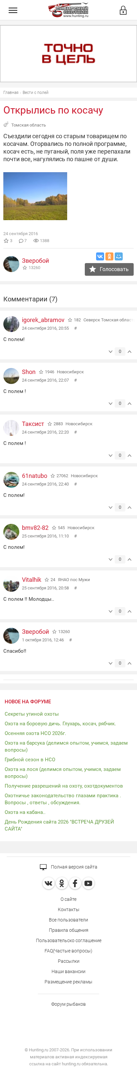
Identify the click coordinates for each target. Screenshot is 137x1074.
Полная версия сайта (73, 867)
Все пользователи (68, 919)
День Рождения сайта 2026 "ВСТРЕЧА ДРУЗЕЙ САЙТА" (59, 825)
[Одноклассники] (109, 256)
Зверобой (35, 260)
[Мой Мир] (119, 256)
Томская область (28, 125)
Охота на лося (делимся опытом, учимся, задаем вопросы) (63, 772)
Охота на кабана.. (25, 812)
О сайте (68, 899)
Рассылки (68, 961)
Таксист (33, 423)
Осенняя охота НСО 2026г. (35, 733)
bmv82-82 (35, 527)
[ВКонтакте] (100, 256)
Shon (29, 371)
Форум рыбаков (68, 1004)
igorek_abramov (43, 319)
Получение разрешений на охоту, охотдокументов (64, 786)
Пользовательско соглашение (68, 940)
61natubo (34, 475)
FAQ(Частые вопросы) (68, 950)
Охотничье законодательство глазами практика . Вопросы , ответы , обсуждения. (63, 799)
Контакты (68, 909)
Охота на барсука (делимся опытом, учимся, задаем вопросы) (66, 746)
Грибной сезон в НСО (30, 760)
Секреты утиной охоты (32, 714)
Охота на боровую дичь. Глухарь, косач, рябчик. (60, 724)
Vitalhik (31, 579)
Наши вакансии (68, 971)
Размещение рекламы (68, 981)
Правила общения (68, 930)
